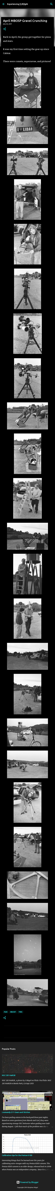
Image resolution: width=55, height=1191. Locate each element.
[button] (4, 29)
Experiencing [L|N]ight (17, 4)
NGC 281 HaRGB (8, 1075)
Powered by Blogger (29, 1182)
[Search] (51, 4)
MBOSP (13, 1012)
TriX (20, 1012)
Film (5, 1012)
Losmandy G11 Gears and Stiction (16, 1112)
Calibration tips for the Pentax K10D (17, 1155)
